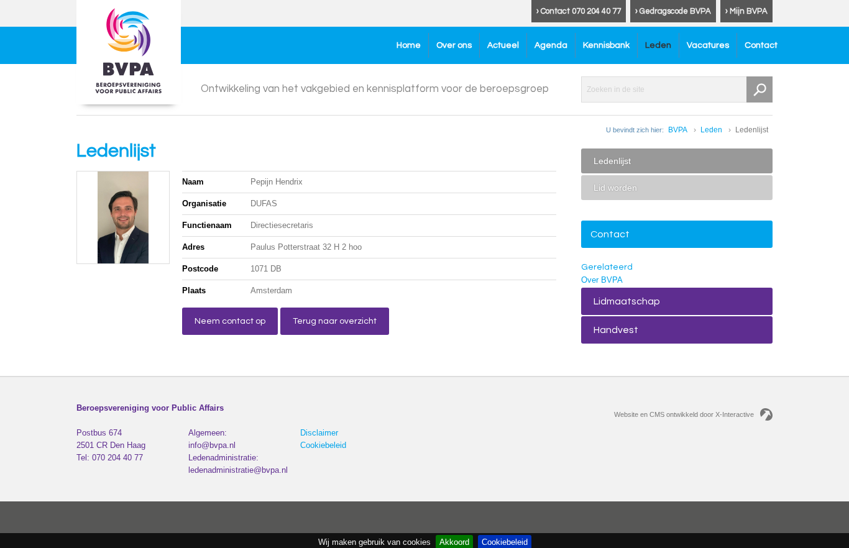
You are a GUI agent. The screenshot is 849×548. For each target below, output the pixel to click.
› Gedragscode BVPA (673, 11)
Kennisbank (606, 45)
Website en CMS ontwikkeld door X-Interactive (684, 414)
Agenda (551, 45)
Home (409, 45)
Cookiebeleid (323, 445)
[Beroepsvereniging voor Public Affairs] (128, 52)
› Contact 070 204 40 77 (578, 11)
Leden (658, 45)
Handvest (616, 330)
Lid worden (615, 188)
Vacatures (708, 45)
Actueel (503, 45)
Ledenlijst (612, 161)
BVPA (677, 130)
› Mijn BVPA (746, 11)
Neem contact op (230, 321)
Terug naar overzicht (335, 321)
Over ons (454, 45)
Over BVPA (602, 280)
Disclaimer (319, 432)
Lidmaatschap (627, 301)
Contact (761, 45)
